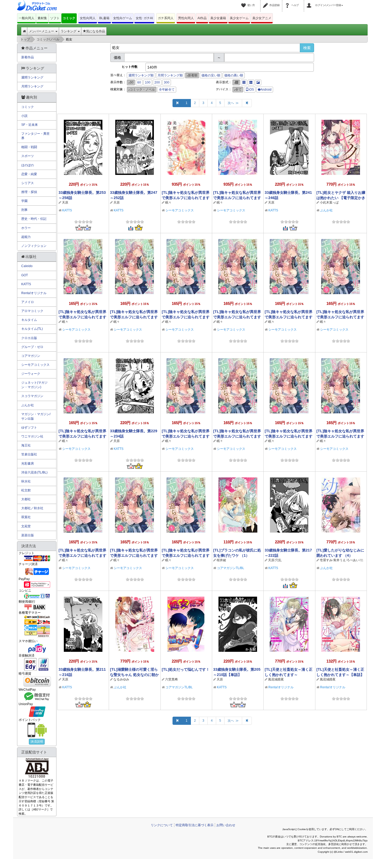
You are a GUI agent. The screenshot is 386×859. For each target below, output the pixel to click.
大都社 (26, 499)
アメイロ (27, 302)
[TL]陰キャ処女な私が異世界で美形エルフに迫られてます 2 (134, 555)
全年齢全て (167, 89)
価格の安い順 (210, 75)
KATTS (67, 210)
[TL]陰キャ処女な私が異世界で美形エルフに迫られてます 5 (288, 436)
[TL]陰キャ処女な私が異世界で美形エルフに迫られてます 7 (186, 436)
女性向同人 (88, 18)
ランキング (69, 31)
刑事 (24, 210)
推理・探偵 (29, 192)
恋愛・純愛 (29, 174)
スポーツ (27, 156)
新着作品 (27, 57)
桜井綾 (221, 560)
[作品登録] (266, 2)
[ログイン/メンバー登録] (310, 2)
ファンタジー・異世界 (35, 136)
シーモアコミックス (179, 210)
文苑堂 (26, 526)
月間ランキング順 (170, 75)
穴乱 (278, 560)
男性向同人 (186, 18)
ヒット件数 (130, 67)
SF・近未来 (29, 125)
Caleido (27, 266)
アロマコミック (32, 311)
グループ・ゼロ (32, 347)
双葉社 (26, 517)
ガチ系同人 (166, 18)
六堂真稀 (171, 679)
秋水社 (26, 481)
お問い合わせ (225, 825)
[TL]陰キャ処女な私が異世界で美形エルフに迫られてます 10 (288, 317)
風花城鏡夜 (276, 679)
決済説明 (36, 741)
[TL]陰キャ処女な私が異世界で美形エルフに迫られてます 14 (82, 317)
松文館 (26, 490)
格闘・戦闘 (29, 147)
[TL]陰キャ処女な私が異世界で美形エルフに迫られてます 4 (340, 436)
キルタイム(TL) (32, 329)
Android (266, 89)
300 (166, 82)
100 (147, 82)
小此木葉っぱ (329, 202)
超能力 (26, 237)
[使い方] (244, 2)
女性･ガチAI (144, 18)
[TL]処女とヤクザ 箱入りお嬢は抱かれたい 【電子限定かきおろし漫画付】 (340, 197)
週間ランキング (32, 77)
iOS (251, 89)
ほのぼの (27, 165)
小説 (24, 116)
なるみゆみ (121, 679)
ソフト (55, 18)
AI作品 (202, 18)
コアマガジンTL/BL (230, 568)
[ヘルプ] (288, 2)
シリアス (27, 183)
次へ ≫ (233, 103)
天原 (65, 202)
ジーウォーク (30, 374)
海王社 (26, 445)
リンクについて (162, 825)
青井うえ (339, 560)
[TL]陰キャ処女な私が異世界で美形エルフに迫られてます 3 (82, 555)
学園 (24, 201)
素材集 (42, 18)
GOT (24, 275)
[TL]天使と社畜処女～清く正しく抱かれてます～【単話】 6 (340, 674)
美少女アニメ (261, 18)
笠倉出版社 (29, 454)
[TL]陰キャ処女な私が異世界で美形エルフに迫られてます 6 (237, 436)
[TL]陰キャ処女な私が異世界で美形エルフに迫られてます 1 (186, 555)
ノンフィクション (33, 246)
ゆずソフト (29, 427)
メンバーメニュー (42, 31)
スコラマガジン (32, 396)
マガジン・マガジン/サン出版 (35, 416)
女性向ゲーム (122, 18)
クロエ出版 (29, 338)
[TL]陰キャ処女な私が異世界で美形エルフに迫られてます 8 (82, 436)
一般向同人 (26, 18)
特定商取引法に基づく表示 (194, 825)
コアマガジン (30, 356)
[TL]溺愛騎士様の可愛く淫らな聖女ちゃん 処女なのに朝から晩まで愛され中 (134, 674)
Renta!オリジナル (281, 687)
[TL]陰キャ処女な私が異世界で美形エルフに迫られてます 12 (186, 317)
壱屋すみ (326, 560)
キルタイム (29, 320)
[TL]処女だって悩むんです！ (186, 669)
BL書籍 (104, 18)
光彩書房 (27, 463)
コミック (69, 18)
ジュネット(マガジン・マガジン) (34, 385)
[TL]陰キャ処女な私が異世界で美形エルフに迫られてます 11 (237, 317)
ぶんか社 (326, 210)
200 (157, 82)
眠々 (168, 202)
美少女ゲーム (239, 18)
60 (139, 82)
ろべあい (353, 560)
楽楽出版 (27, 535)
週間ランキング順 (141, 75)
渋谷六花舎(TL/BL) (34, 472)
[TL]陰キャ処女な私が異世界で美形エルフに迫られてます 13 (134, 317)
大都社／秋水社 (32, 508)
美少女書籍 (218, 18)
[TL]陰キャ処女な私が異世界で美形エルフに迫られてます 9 (340, 317)
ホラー (26, 228)
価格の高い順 (233, 75)
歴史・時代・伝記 (33, 219)
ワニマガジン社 (32, 436)
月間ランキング (32, 86)
